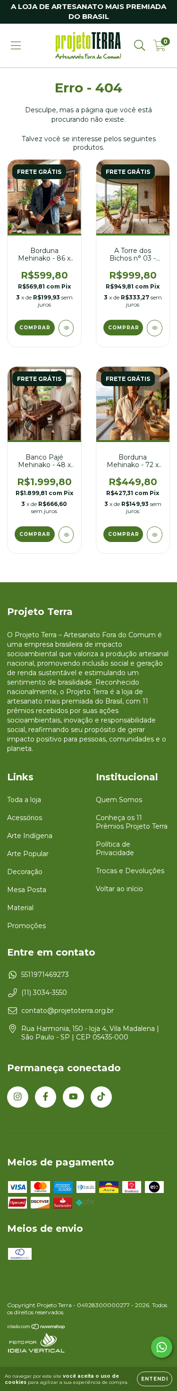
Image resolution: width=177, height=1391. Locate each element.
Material (20, 907)
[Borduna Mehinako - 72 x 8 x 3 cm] (154, 534)
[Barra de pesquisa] (139, 45)
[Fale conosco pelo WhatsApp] (161, 1347)
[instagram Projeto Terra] (17, 1097)
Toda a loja (24, 799)
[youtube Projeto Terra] (73, 1097)
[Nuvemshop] (36, 1327)
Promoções (26, 925)
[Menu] (16, 45)
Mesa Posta (26, 889)
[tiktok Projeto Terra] (101, 1097)
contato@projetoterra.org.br (67, 1010)
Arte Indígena (29, 835)
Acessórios (24, 817)
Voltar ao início (119, 889)
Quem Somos (119, 799)
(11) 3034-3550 (44, 992)
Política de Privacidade (115, 848)
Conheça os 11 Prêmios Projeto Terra (132, 822)
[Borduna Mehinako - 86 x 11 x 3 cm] (66, 328)
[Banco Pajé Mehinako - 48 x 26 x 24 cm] (66, 534)
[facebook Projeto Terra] (45, 1097)
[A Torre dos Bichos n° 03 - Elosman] (154, 328)
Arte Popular (28, 853)
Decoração (24, 871)
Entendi (154, 1379)
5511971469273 (45, 974)
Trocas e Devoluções (130, 871)
